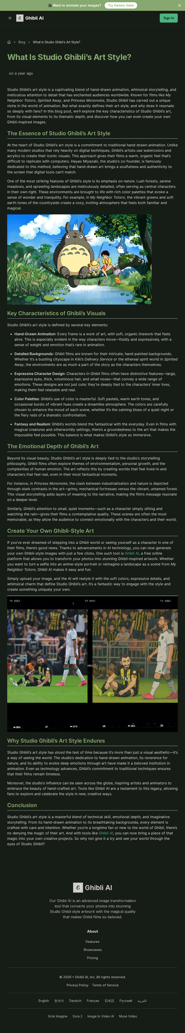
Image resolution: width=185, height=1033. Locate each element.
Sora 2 (77, 1016)
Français (93, 1001)
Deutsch (75, 1001)
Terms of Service (105, 985)
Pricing (92, 958)
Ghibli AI (132, 553)
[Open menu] (9, 18)
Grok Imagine (57, 1016)
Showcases (92, 950)
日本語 (109, 1001)
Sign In (168, 18)
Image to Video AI (101, 1016)
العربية (142, 1001)
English (44, 1001)
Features (92, 941)
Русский (126, 1001)
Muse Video (128, 1016)
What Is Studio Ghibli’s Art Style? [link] (56, 42)
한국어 (59, 1001)
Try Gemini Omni (121, 5)
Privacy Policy (77, 985)
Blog (21, 42)
